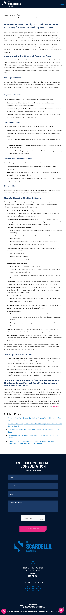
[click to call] (3, 611)
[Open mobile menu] (62, 4)
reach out (55, 406)
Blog (19, 15)
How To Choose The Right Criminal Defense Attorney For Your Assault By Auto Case (30, 17)
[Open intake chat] (61, 610)
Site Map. (57, 611)
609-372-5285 (33, 576)
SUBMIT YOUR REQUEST (33, 528)
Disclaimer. (41, 611)
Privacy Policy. (49, 611)
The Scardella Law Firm (10, 15)
